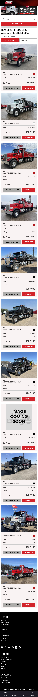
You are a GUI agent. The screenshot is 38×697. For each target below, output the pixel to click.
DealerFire (6, 689)
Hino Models (4, 680)
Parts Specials (5, 664)
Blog (2, 666)
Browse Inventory (6, 659)
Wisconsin (4, 629)
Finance (3, 662)
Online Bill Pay (5, 657)
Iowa (2, 627)
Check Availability (12, 88)
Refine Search (10, 40)
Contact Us (4, 641)
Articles (3, 668)
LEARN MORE (29, 88)
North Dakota (5, 622)
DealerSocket (19, 689)
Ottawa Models (5, 682)
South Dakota (5, 625)
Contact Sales (19, 24)
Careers (3, 639)
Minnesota (4, 620)
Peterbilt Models (6, 678)
